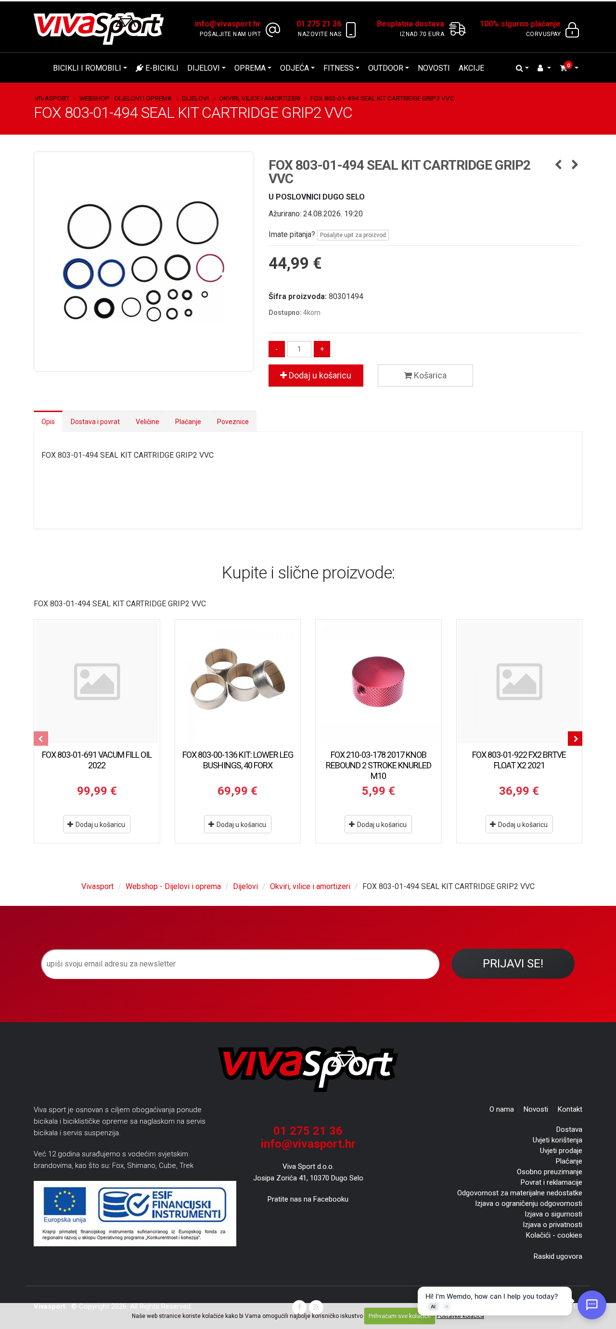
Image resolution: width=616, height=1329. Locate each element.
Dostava (569, 1129)
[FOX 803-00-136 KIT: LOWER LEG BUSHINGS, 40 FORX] (238, 682)
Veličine (147, 422)
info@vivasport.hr (308, 1144)
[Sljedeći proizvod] (574, 165)
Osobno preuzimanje (549, 1171)
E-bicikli (161, 68)
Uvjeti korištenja (557, 1140)
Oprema (250, 68)
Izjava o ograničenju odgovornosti (528, 1203)
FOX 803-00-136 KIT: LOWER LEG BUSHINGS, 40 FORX (237, 760)
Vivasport (52, 98)
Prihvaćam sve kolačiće (400, 1316)
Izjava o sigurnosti (553, 1214)
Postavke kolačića (460, 1316)
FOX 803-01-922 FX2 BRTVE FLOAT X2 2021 (519, 760)
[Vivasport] (102, 28)
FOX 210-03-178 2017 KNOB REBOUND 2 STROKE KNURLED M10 (378, 765)
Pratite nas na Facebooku (308, 1199)
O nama (501, 1109)
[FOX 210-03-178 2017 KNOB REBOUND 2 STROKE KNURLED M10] (378, 682)
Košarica (429, 375)
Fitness (338, 68)
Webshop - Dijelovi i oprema (125, 98)
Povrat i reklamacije (551, 1182)
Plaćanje (188, 422)
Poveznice (233, 422)
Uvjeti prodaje (561, 1150)
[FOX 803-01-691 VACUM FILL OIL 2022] (97, 682)
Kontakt (570, 1109)
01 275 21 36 (308, 1131)
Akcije (471, 68)
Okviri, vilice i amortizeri (259, 98)
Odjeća (294, 68)
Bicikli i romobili (87, 68)
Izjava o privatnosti (552, 1224)
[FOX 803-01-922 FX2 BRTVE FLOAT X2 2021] (519, 682)
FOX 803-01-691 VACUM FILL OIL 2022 (97, 760)
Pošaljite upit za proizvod (353, 235)
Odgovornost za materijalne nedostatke (519, 1193)
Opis (48, 422)
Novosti (434, 68)
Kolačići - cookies (554, 1235)
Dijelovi (203, 68)
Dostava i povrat (95, 422)
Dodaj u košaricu (319, 375)
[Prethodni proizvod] (558, 165)
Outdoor (385, 68)
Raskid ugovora (558, 1256)
